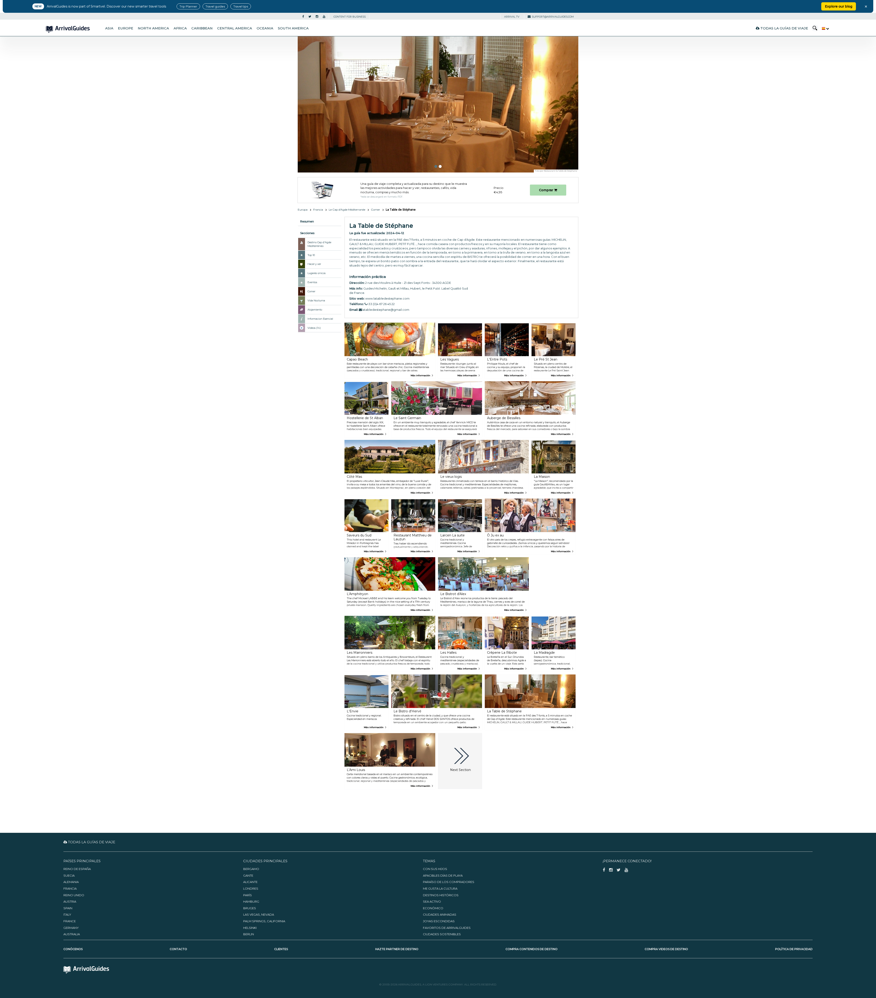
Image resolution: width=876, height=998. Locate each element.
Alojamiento (315, 309)
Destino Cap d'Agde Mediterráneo (319, 244)
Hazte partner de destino (396, 949)
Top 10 (311, 255)
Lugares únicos (317, 273)
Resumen (307, 221)
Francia (318, 209)
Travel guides (215, 6)
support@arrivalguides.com (553, 16)
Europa (303, 209)
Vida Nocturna (316, 300)
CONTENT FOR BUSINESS (350, 16)
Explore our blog (838, 6)
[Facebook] (303, 16)
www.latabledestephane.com (387, 298)
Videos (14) (314, 327)
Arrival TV (511, 16)
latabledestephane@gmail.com (385, 309)
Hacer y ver (314, 264)
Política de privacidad (794, 949)
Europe (125, 28)
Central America (234, 28)
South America (293, 28)
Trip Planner (188, 6)
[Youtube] (324, 16)
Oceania (265, 28)
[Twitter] (309, 16)
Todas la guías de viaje (783, 28)
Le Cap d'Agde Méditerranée (347, 209)
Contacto (178, 949)
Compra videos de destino (666, 949)
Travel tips (240, 6)
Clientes (281, 949)
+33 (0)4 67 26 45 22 (381, 304)
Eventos (312, 282)
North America (153, 28)
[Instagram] (317, 16)
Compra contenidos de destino (532, 949)
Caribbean (202, 28)
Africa (180, 28)
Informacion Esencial (320, 318)
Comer (375, 209)
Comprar (546, 190)
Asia (109, 28)
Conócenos (73, 949)
